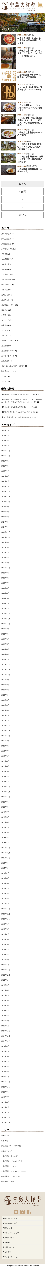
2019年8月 (5, 746)
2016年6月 (5, 939)
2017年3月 (5, 893)
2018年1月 (5, 843)
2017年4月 (5, 888)
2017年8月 (5, 868)
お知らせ (30, 48)
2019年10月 (5, 736)
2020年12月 (5, 664)
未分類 (29, 141)
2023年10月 (5, 537)
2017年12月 (5, 848)
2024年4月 (5, 527)
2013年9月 (5, 1092)
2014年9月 (5, 1046)
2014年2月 (5, 1072)
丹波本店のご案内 (10, 1218)
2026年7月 (5, 430)
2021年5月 (5, 644)
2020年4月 (5, 705)
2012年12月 (5, 1117)
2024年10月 (5, 502)
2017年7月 (5, 873)
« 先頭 (22, 191)
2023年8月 (5, 547)
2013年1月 (5, 1112)
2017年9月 (5, 863)
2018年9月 (5, 802)
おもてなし (5, 335)
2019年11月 (5, 731)
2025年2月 (5, 481)
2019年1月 (5, 781)
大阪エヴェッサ (7, 1151)
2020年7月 (5, 690)
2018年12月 (5, 787)
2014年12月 (5, 1031)
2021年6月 (5, 639)
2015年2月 (5, 1021)
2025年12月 (5, 451)
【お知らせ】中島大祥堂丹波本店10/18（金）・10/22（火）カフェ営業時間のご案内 (29, 121)
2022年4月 (5, 593)
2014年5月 (5, 1056)
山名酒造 (4, 1141)
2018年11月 (5, 792)
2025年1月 (5, 486)
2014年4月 (5, 1061)
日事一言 (4, 290)
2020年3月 (5, 710)
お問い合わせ (8, 1246)
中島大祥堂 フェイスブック (11, 1176)
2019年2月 (5, 776)
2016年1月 (5, 965)
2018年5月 (5, 822)
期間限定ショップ (7, 340)
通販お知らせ (6, 279)
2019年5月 (5, 761)
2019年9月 (5, 741)
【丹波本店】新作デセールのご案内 (29, 133)
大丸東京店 (5, 264)
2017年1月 (5, 904)
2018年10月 (5, 797)
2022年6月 (5, 588)
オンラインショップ (11, 1232)
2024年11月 (5, 496)
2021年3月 (5, 654)
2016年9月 (5, 924)
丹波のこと (31, 35)
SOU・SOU (5, 1136)
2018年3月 (5, 832)
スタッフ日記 (6, 320)
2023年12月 (5, 532)
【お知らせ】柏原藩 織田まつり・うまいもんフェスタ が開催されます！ (30, 146)
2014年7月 (5, 1051)
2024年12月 (5, 491)
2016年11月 (5, 914)
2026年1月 (5, 446)
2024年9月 (5, 507)
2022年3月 (5, 598)
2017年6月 (5, 878)
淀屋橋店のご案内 (10, 1223)
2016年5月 (5, 944)
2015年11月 (5, 975)
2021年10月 (5, 624)
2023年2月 (5, 563)
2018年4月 (5, 827)
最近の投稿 (5, 284)
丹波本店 (4, 346)
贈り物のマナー (7, 371)
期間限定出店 (6, 244)
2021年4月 (5, 649)
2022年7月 (5, 583)
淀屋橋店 (4, 269)
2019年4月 (5, 766)
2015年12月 (5, 970)
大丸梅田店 (5, 259)
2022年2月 (5, 603)
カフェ (29, 102)
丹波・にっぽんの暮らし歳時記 (12, 366)
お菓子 (3, 315)
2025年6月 (5, 466)
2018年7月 (5, 812)
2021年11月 (5, 619)
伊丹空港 (4, 254)
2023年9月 (5, 542)
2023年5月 (5, 558)
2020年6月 (5, 695)
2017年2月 (5, 899)
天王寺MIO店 (6, 274)
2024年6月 (5, 522)
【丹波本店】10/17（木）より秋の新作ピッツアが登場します (30, 107)
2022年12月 (5, 568)
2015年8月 (5, 990)
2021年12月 (5, 614)
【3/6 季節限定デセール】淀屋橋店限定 (16, 417)
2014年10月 (5, 1041)
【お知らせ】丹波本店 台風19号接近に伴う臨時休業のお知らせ (30, 159)
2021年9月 (5, 629)
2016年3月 (5, 954)
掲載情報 (4, 325)
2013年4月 (5, 1102)
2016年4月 (5, 949)
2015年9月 (5, 985)
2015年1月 (5, 1026)
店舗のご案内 (8, 1237)
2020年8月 (5, 685)
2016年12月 (5, 909)
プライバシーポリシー (12, 1256)
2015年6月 (5, 1000)
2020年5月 (5, 700)
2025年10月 (5, 456)
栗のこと (4, 310)
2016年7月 (5, 934)
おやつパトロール (7, 356)
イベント (4, 376)
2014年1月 (5, 1077)
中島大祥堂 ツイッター (10, 1166)
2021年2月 (5, 659)
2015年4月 (5, 1011)
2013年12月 (5, 1082)
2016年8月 (5, 929)
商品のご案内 (8, 1227)
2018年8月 (5, 807)
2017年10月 (5, 858)
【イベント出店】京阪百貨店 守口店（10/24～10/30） (29, 88)
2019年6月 (5, 756)
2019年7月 (5, 751)
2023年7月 (5, 552)
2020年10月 (5, 675)
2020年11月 (5, 669)
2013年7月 (5, 1097)
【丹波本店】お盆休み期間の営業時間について (18, 394)
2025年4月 (5, 471)
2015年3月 (5, 1016)
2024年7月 (5, 517)
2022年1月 (5, 608)
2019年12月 (5, 726)
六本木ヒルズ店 (7, 249)
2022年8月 (5, 578)
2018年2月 (5, 837)
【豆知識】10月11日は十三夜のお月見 (29, 170)
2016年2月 (5, 960)
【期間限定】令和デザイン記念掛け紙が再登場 (29, 76)
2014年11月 (5, 1036)
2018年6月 (5, 817)
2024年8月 (5, 512)
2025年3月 (5, 476)
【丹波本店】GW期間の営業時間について (16, 407)
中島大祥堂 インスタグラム (11, 1161)
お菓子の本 (5, 361)
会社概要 (7, 1251)
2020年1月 (5, 720)
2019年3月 (5, 771)
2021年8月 (5, 634)
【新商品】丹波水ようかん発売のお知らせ (16, 412)
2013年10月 (5, 1087)
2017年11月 (5, 853)
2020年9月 (5, 680)
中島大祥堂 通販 (7, 1181)
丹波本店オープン (7, 305)
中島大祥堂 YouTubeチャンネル (13, 1171)
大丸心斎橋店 (6, 239)
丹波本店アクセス (7, 351)
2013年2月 (5, 1107)
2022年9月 (5, 573)
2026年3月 (5, 440)
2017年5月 (5, 883)
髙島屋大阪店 (31, 166)
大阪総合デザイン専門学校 (11, 1146)
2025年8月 (5, 461)
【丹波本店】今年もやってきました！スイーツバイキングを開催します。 (29, 53)
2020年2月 (5, 715)
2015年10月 (5, 980)
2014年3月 (5, 1066)
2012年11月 (5, 1122)
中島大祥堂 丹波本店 (9, 1156)
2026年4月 (5, 435)
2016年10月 (5, 919)
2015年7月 (5, 995)
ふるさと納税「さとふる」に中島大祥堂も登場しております (29, 40)
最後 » (22, 214)
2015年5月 (5, 1005)
